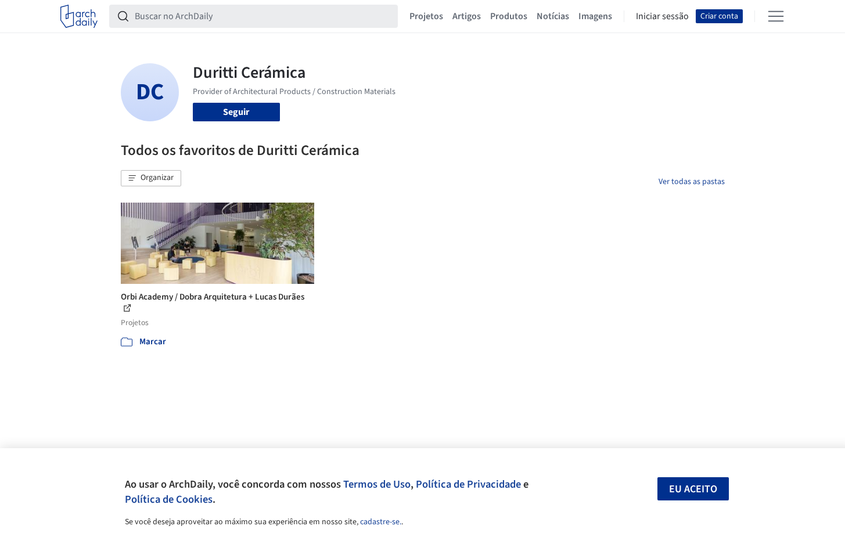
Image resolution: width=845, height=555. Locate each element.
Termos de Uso (377, 484)
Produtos (508, 16)
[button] (151, 178)
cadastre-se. (380, 522)
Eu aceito (693, 489)
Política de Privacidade (468, 484)
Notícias (553, 16)
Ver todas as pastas (692, 182)
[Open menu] (776, 16)
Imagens (595, 16)
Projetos (426, 16)
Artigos (466, 16)
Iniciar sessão (662, 16)
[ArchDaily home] (79, 16)
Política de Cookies (169, 499)
